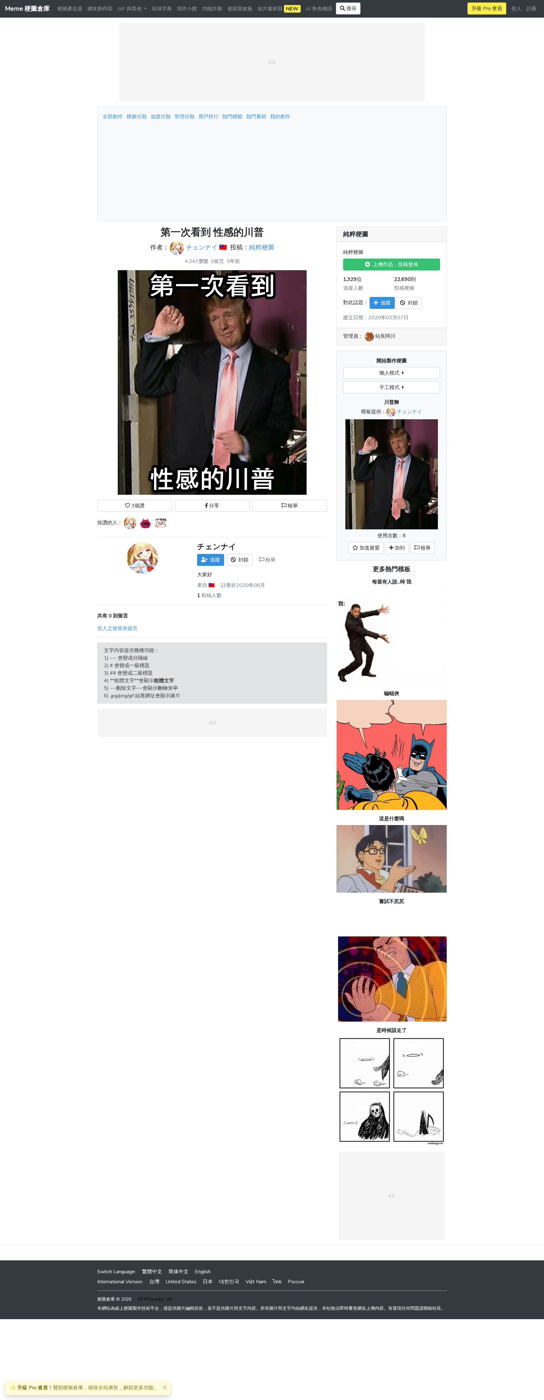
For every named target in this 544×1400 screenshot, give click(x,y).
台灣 (154, 1281)
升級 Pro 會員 (487, 8)
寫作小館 (187, 8)
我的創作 (280, 116)
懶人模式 (390, 373)
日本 (208, 1281)
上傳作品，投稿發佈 (394, 264)
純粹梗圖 (261, 247)
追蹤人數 (353, 288)
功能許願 (212, 8)
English (203, 1271)
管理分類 (184, 116)
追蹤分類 (160, 116)
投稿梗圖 (404, 288)
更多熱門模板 (392, 569)
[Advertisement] (272, 169)
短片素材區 (278, 8)
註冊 (531, 8)
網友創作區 (100, 8)
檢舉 (292, 505)
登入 (516, 8)
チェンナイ (202, 247)
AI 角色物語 (319, 8)
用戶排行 (208, 116)
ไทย (277, 1281)
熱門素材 (256, 116)
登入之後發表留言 (117, 628)
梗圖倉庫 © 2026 (114, 1299)
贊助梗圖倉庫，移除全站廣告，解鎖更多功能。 (84, 1387)
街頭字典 (162, 8)
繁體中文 (152, 1271)
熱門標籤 (232, 116)
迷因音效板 (239, 8)
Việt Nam (256, 1281)
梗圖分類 (137, 116)
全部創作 (113, 116)
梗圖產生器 (69, 8)
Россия (296, 1281)
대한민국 (229, 1281)
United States (181, 1281)
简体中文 (178, 1271)
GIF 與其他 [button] (130, 8)
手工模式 (390, 387)
